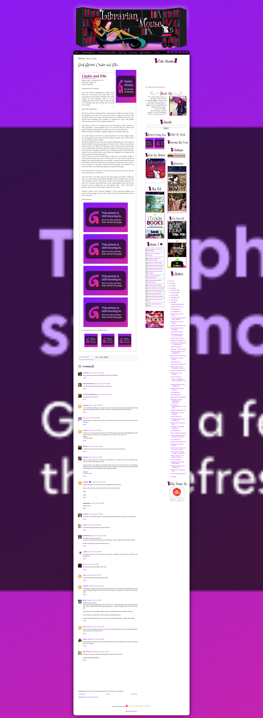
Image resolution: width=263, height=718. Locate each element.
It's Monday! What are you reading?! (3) (178, 466)
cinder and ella (86, 359)
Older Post (134, 694)
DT (84, 564)
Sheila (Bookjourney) (89, 383)
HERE (163, 87)
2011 (171, 288)
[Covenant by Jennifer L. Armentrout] (155, 255)
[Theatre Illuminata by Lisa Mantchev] (155, 305)
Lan (84, 418)
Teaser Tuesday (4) (176, 377)
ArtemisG (86, 514)
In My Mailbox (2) (175, 430)
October (173, 295)
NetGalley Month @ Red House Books (177, 462)
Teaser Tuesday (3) (176, 416)
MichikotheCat (87, 535)
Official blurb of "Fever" (177, 332)
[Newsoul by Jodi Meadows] (154, 290)
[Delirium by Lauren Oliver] (154, 262)
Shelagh (85, 457)
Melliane (85, 446)
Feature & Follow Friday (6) (178, 325)
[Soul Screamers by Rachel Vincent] (155, 301)
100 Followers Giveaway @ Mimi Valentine (178, 318)
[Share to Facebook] (105, 357)
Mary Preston (87, 651)
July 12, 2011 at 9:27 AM (96, 405)
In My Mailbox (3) (175, 392)
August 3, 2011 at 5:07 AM (94, 575)
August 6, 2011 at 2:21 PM (94, 600)
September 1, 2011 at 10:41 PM (95, 626)
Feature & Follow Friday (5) (178, 364)
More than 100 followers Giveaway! (177, 427)
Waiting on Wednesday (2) (178, 370)
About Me (122, 52)
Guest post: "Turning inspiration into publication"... (176, 401)
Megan (85, 639)
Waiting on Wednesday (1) (178, 410)
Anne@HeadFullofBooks (90, 394)
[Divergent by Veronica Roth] (154, 265)
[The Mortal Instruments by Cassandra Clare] (155, 282)
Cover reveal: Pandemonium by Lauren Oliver (178, 406)
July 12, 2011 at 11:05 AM (93, 418)
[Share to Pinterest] (107, 357)
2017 (171, 281)
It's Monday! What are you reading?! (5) (178, 385)
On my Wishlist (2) (176, 439)
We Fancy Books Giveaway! (178, 433)
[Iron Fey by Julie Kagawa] (154, 285)
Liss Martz (86, 373)
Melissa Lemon (89, 78)
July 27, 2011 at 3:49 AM (95, 551)
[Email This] (100, 357)
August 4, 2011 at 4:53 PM (96, 586)
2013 (171, 283)
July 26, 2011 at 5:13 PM (95, 457)
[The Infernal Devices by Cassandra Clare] (155, 277)
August (173, 300)
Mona (84, 600)
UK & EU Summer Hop (177, 307)
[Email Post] (96, 357)
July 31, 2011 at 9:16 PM (92, 564)
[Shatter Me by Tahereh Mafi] (154, 296)
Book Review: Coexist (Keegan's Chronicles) (178, 367)
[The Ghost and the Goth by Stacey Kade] (155, 273)
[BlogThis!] (101, 357)
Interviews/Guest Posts (107, 52)
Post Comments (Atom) (92, 697)
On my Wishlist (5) (176, 311)
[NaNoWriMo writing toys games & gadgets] (177, 156)
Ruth (84, 626)
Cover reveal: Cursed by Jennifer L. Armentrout (177, 452)
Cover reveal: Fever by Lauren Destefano (177, 335)
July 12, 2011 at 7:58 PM (94, 430)
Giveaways (133, 52)
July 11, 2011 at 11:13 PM (97, 373)
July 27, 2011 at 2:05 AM (99, 535)
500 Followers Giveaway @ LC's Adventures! (178, 343)
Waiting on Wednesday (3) (178, 340)
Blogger (135, 711)
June (172, 476)
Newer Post (82, 694)
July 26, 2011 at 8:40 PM (94, 525)
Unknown (85, 405)
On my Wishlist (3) (176, 394)
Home (77, 52)
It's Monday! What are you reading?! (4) (178, 419)
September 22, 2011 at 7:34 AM (100, 651)
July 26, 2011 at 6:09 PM (97, 503)
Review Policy (145, 52)
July (172, 302)
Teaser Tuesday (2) (176, 459)
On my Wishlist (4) (176, 362)
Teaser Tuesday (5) (176, 347)
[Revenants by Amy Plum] (153, 293)
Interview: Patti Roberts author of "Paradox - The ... (178, 381)
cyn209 (85, 551)
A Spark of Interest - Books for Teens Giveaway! (178, 436)
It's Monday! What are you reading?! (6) (178, 352)
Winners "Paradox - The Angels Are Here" (177, 456)
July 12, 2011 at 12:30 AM (103, 383)
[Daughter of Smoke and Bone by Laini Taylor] (155, 260)
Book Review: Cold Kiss (177, 338)
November (174, 292)
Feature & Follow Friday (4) (178, 397)
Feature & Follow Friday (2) (178, 473)
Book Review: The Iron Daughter (177, 328)
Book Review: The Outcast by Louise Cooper (178, 448)
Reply (84, 378)
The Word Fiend (87, 473)
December (174, 290)
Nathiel (85, 430)
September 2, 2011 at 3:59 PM (96, 639)
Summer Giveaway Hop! (177, 304)
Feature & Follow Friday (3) (178, 441)
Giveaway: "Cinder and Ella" (178, 349)
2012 (171, 285)
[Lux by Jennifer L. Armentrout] (155, 288)
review (92, 359)
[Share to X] (103, 357)
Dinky (84, 525)
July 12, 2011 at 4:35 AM (105, 394)
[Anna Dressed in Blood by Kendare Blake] (155, 250)
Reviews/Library (88, 52)
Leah (84, 575)
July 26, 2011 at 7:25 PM (96, 514)
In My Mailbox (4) (175, 309)
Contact (157, 52)
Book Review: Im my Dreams (176, 373)
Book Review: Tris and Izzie (178, 355)
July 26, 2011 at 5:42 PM (98, 482)
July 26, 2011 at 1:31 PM (95, 446)
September (174, 297)
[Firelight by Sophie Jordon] (154, 268)
